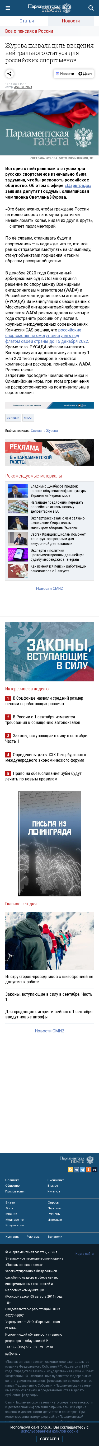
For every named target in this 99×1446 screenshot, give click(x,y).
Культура (54, 1191)
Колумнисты (15, 1225)
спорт (28, 417)
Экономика (56, 1180)
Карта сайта (85, 1254)
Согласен (49, 1439)
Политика (12, 1180)
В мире (53, 1185)
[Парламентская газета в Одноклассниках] (88, 1169)
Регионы (54, 1214)
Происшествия (15, 1191)
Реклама (33, 1236)
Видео (10, 1202)
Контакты (13, 1236)
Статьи (27, 21)
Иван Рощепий (23, 87)
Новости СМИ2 (49, 588)
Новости (71, 21)
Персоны (54, 1208)
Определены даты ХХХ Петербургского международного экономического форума (45, 757)
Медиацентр (14, 1220)
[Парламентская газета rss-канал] (70, 1169)
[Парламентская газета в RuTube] (94, 1169)
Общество (12, 1185)
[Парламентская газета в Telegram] (82, 1169)
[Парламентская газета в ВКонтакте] (76, 1169)
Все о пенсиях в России (29, 31)
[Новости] (65, 73)
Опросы (53, 1202)
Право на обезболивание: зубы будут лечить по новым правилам (43, 776)
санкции (13, 417)
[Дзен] (85, 73)
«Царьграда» (78, 185)
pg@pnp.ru (13, 1353)
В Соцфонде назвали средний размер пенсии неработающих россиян (44, 700)
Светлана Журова (44, 431)
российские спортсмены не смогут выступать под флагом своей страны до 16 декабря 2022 (46, 335)
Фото (9, 1208)
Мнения (11, 1214)
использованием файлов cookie (49, 1431)
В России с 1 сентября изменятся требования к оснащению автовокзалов (42, 719)
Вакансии (55, 1236)
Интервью (55, 1220)
